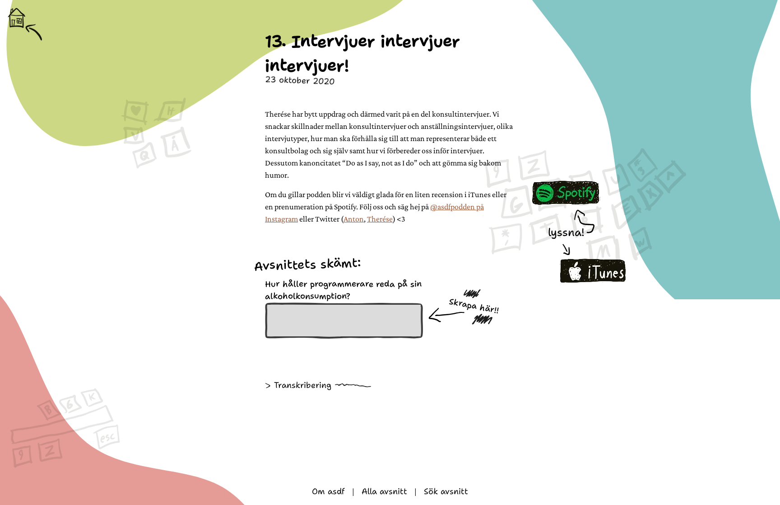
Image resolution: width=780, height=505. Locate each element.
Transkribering (302, 385)
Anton (354, 218)
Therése (380, 218)
